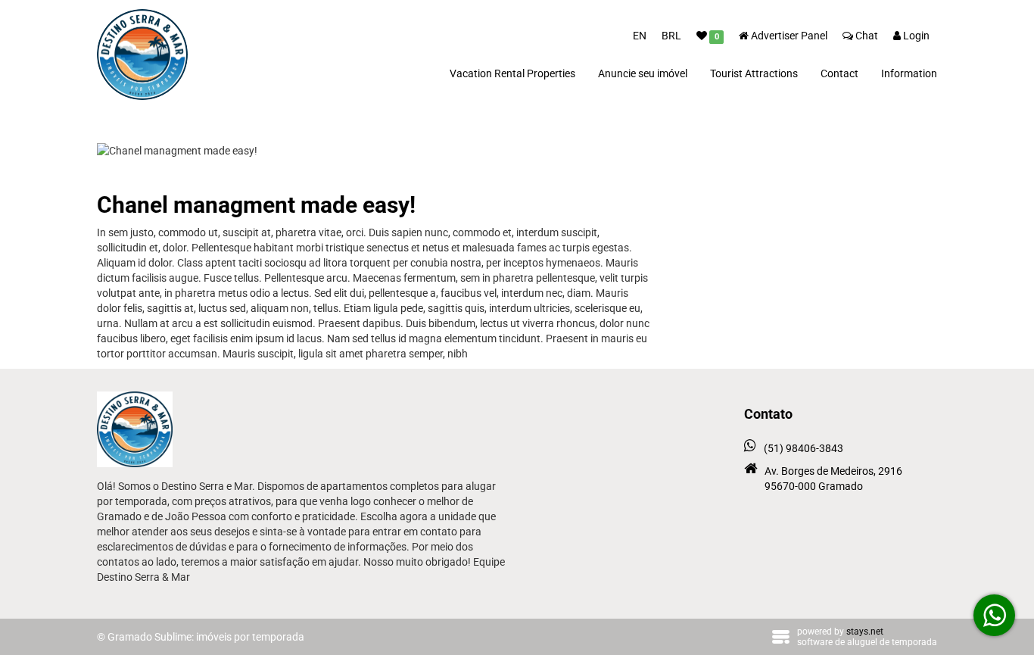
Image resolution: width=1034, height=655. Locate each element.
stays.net (864, 631)
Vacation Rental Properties (512, 73)
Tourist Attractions (754, 73)
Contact (839, 73)
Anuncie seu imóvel (642, 73)
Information (909, 73)
